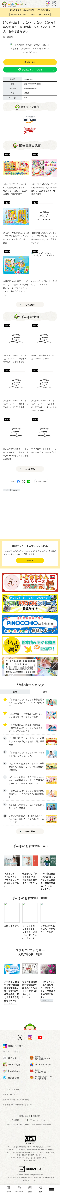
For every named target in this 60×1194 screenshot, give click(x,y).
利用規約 (36, 1115)
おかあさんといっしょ (19, 14)
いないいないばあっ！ (40, 14)
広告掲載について (19, 1120)
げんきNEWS (29, 10)
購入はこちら (30, 62)
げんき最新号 (15, 10)
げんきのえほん (43, 10)
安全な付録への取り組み (42, 1124)
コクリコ (10, 997)
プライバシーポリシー (38, 1120)
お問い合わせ (24, 1115)
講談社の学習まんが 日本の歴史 (16, 1099)
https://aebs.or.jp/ (30, 1160)
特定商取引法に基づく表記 (18, 1124)
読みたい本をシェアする (32, 69)
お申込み (30, 560)
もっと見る (30, 304)
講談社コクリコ (28, 1000)
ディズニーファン (10, 1094)
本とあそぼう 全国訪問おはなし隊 (17, 1104)
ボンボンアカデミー (11, 1089)
